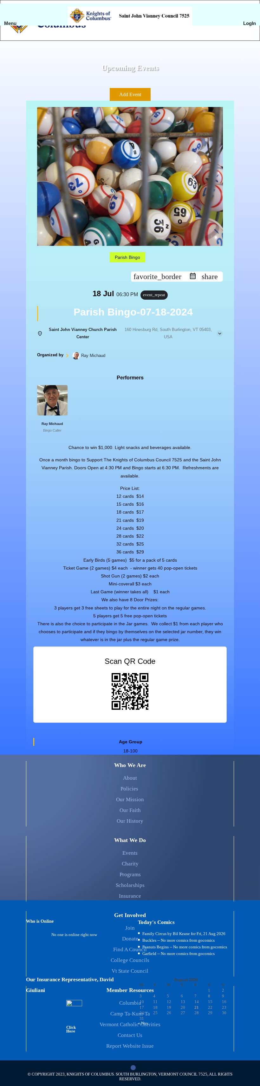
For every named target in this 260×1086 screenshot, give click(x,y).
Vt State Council (130, 971)
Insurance (130, 896)
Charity (130, 864)
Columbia (130, 1003)
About (130, 778)
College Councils (130, 960)
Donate (130, 939)
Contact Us (130, 1035)
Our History (130, 821)
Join (130, 928)
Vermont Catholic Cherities (130, 1024)
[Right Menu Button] (250, 31)
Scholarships (130, 885)
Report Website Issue (130, 1046)
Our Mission (130, 799)
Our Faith (130, 810)
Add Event (130, 94)
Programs (130, 874)
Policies (130, 789)
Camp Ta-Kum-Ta (130, 1014)
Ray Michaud (52, 424)
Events (130, 853)
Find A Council (130, 949)
